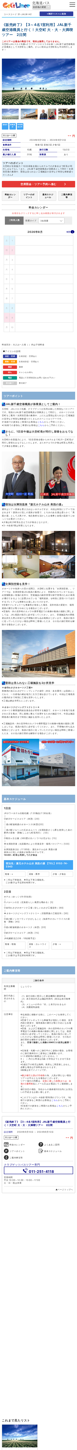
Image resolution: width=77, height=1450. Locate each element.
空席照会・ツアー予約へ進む (38, 184)
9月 (68, 232)
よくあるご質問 (52, 1144)
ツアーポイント (17, 1151)
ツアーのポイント (29, 196)
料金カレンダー (10, 196)
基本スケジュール (47, 196)
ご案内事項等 (66, 196)
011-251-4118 (41, 1171)
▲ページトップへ (64, 1189)
